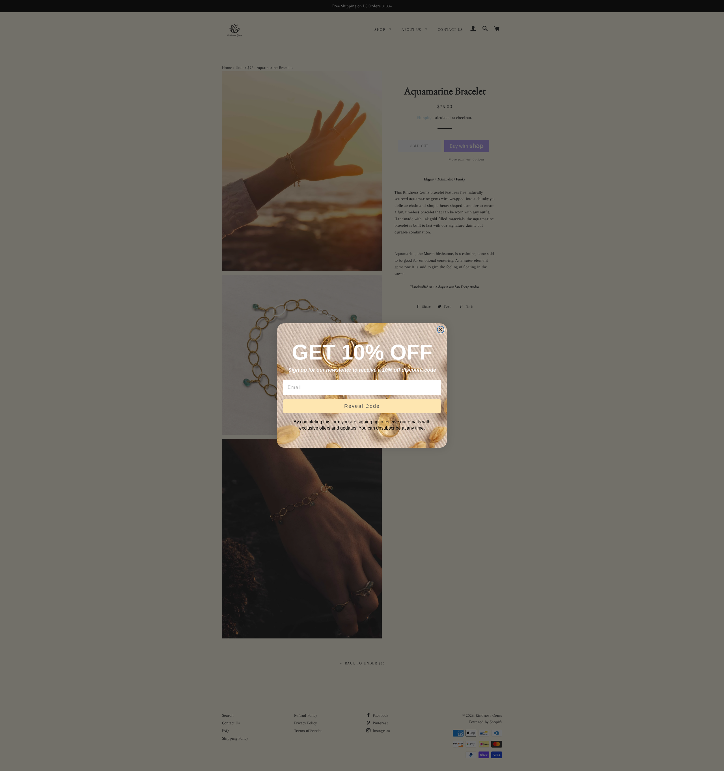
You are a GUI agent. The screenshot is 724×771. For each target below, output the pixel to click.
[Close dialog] (440, 329)
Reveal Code (362, 406)
